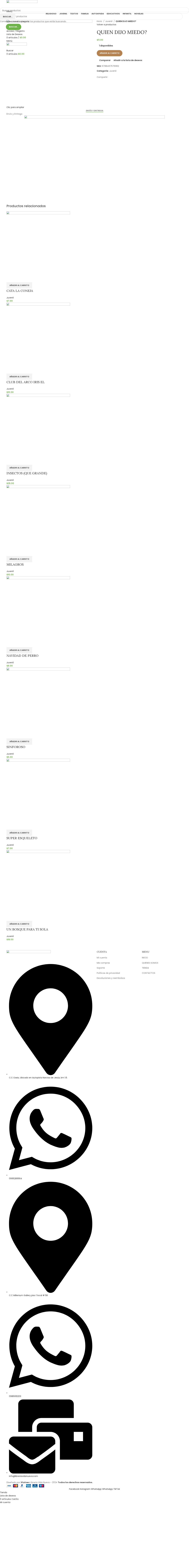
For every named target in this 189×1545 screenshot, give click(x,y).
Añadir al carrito (109, 53)
